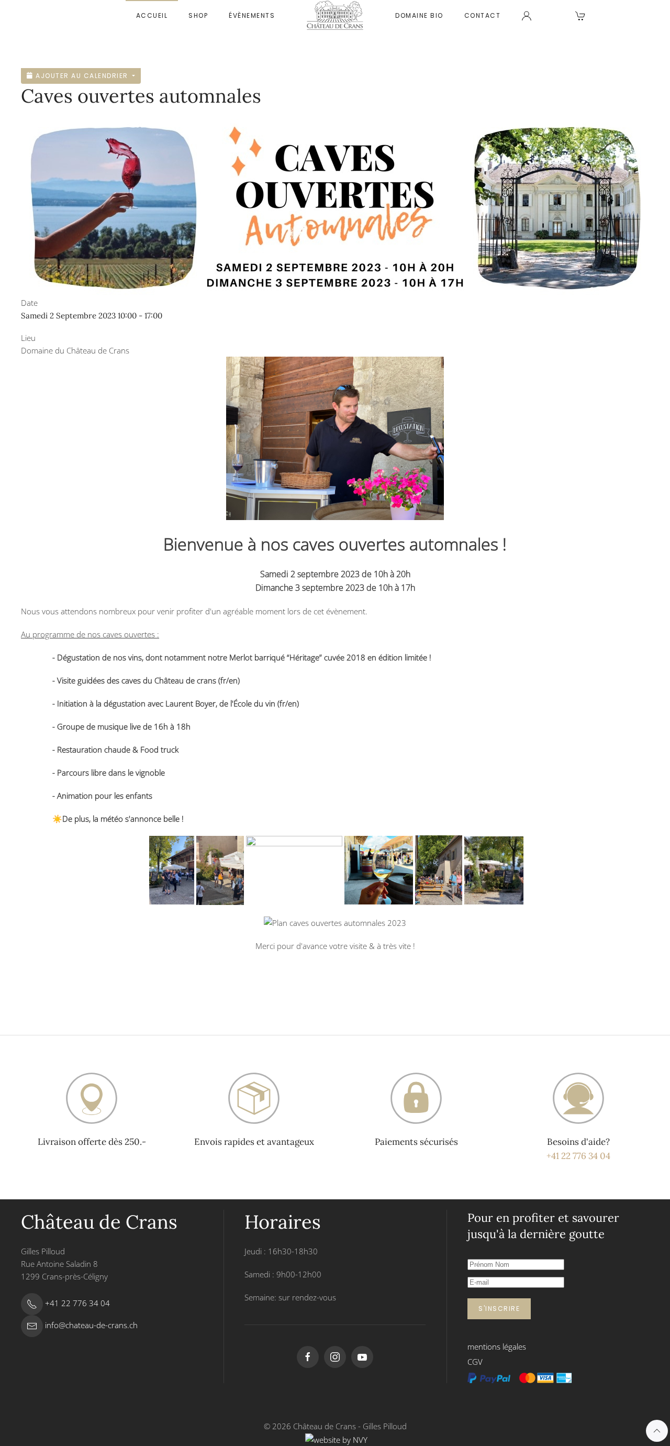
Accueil (152, 15)
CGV (475, 1361)
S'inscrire (499, 1308)
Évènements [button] (252, 15)
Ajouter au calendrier (82, 75)
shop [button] (198, 15)
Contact (482, 15)
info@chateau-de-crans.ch (91, 1325)
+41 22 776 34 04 (578, 1156)
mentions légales (496, 1346)
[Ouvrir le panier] (580, 15)
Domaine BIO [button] (419, 15)
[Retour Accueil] (335, 15)
